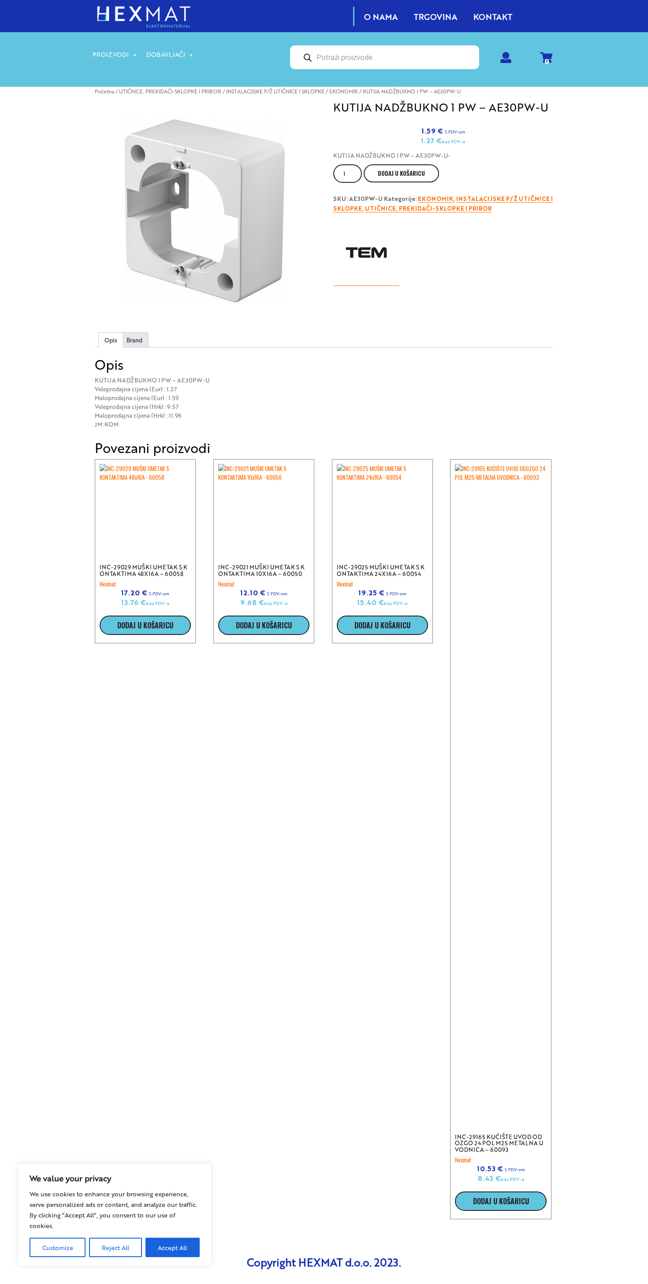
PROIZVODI (111, 54)
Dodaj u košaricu (401, 173)
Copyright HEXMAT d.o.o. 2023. (324, 1262)
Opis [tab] (110, 340)
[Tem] (366, 252)
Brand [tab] (134, 340)
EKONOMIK (343, 91)
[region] (115, 1214)
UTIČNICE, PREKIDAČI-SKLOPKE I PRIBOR (170, 91)
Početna (104, 91)
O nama (381, 16)
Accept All (172, 1247)
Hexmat (108, 583)
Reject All (115, 1247)
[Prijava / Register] (505, 59)
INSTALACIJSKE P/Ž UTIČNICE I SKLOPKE (275, 91)
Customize (57, 1247)
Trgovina (435, 16)
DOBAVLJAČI (165, 54)
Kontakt (492, 16)
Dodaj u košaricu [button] (145, 625)
